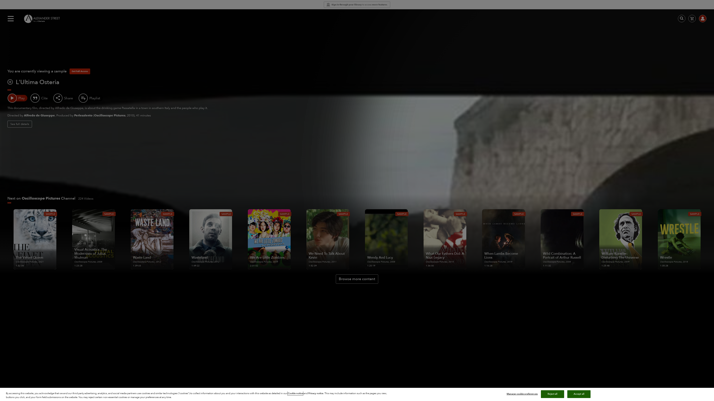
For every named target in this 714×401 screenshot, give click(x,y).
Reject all (552, 394)
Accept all (579, 394)
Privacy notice (315, 393)
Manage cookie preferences (522, 394)
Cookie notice (295, 393)
